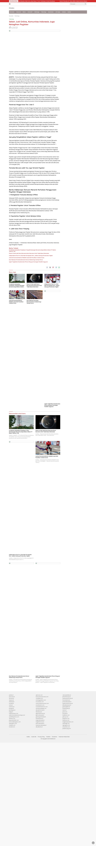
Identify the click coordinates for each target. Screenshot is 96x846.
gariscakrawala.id (40, 715)
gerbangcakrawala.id (41, 716)
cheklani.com (12, 725)
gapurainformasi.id (40, 713)
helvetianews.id (39, 718)
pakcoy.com (65, 716)
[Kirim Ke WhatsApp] (59, 267)
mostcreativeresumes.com (42, 703)
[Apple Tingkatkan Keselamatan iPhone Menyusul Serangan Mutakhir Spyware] (52, 346)
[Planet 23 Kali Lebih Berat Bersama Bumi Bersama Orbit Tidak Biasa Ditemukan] (35, 278)
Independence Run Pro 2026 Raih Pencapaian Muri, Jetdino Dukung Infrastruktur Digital (30, 255)
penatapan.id (12, 710)
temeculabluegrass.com (15, 722)
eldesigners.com (13, 723)
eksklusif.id (11, 701)
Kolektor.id (52, 738)
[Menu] (10, 4)
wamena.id (11, 706)
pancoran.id (12, 696)
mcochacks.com (40, 701)
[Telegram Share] (56, 267)
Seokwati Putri (15, 27)
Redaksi (48, 736)
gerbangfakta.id (66, 706)
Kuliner (69, 12)
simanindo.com (66, 727)
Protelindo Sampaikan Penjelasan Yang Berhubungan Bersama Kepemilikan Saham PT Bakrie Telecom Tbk (32, 250)
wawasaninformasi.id (67, 698)
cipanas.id (11, 700)
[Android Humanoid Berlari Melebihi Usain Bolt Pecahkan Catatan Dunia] (17, 294)
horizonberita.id (66, 700)
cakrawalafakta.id (66, 695)
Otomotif (30, 12)
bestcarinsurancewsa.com (42, 696)
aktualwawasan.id (66, 705)
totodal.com (12, 727)
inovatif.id (11, 703)
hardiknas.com (66, 715)
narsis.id (64, 710)
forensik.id (64, 713)
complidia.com (39, 698)
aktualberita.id (39, 727)
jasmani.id (11, 698)
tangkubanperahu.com (67, 722)
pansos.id (64, 711)
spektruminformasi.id (67, 703)
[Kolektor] (11, 8)
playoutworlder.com (14, 720)
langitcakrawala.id (40, 720)
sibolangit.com (66, 723)
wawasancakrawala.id (41, 725)
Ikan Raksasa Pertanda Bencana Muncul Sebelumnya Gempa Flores (26, 259)
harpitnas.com (65, 718)
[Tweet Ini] (50, 267)
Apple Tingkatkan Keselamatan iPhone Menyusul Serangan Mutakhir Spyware (28, 262)
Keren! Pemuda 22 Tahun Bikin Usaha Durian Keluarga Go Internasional (61, 1)
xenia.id (11, 705)
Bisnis (24, 12)
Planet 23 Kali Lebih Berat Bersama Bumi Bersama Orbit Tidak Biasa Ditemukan (29, 253)
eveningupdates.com (41, 700)
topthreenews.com (13, 713)
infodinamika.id (66, 708)
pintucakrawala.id (40, 723)
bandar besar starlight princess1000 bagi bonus (73, 16)
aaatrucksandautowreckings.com (17, 715)
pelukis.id (11, 695)
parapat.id (11, 708)
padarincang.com (66, 728)
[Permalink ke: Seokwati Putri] (10, 27)
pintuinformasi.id (66, 696)
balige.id (11, 711)
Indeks (28, 736)
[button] (85, 4)
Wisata (64, 12)
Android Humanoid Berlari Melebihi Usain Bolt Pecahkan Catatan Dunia (26, 257)
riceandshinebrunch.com (42, 706)
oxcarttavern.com (40, 705)
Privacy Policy (41, 736)
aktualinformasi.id (40, 710)
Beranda (12, 12)
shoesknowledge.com (41, 708)
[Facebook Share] (47, 267)
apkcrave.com (39, 695)
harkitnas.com (65, 720)
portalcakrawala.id (66, 701)
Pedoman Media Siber (64, 736)
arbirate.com (12, 718)
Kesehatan (50, 12)
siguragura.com (66, 725)
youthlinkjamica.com (14, 716)
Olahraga (36, 12)
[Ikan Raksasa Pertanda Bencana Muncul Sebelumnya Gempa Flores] (35, 294)
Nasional (18, 12)
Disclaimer (54, 736)
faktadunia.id (39, 711)
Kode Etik (34, 736)
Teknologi (43, 12)
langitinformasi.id (40, 722)
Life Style (58, 12)
